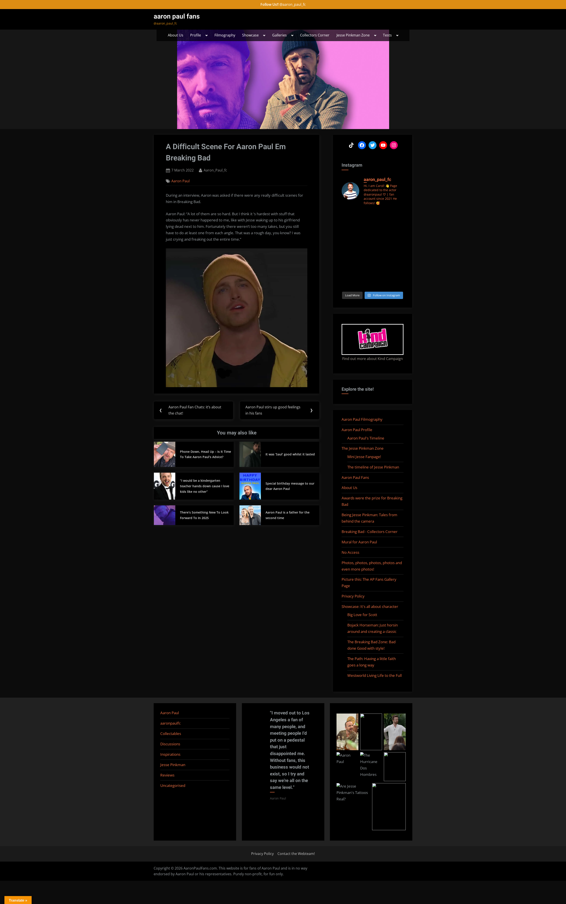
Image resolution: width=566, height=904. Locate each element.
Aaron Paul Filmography (362, 419)
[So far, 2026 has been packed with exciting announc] (381, 214)
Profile (195, 35)
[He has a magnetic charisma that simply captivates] (365, 234)
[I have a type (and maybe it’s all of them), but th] (365, 274)
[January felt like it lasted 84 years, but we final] (349, 274)
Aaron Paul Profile (357, 429)
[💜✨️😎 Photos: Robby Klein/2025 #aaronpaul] (381, 264)
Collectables (170, 733)
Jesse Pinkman (172, 764)
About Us (175, 35)
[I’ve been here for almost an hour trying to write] (365, 284)
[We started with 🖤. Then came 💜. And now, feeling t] (397, 214)
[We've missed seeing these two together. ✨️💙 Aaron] (365, 214)
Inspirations (170, 754)
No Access (350, 552)
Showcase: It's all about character (370, 606)
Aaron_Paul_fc (215, 170)
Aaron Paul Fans (355, 477)
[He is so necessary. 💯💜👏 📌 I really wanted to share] (381, 254)
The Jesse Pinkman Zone (363, 448)
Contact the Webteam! (296, 853)
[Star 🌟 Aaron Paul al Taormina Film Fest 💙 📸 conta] (349, 214)
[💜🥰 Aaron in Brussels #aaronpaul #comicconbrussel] (397, 224)
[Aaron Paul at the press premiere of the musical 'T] (397, 254)
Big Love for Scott (362, 614)
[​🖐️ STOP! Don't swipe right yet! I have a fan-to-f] (349, 244)
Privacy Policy (353, 596)
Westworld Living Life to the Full (374, 675)
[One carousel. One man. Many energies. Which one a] (397, 274)
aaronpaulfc (170, 723)
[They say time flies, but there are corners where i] (349, 254)
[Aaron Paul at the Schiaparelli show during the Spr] (381, 284)
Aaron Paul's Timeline (365, 438)
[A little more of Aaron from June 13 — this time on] (349, 224)
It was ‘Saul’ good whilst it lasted (290, 454)
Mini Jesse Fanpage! (364, 456)
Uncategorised (172, 785)
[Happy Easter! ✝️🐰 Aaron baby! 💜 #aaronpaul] (381, 244)
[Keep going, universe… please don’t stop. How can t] (349, 284)
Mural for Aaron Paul (359, 541)
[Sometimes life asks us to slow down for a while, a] (365, 224)
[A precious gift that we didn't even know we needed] (349, 264)
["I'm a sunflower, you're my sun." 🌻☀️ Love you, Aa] (381, 224)
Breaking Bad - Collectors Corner (370, 531)
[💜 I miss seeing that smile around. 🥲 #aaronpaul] (365, 254)
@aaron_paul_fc (292, 4)
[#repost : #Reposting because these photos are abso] (381, 234)
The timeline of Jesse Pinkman (373, 467)
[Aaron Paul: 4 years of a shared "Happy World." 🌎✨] (397, 244)
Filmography (224, 35)
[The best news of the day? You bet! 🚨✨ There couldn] (397, 234)
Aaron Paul (180, 181)
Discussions (170, 743)
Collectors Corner (314, 35)
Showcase (250, 35)
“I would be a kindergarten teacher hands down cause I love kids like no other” (204, 485)
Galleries (279, 35)
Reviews (167, 775)
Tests (387, 35)
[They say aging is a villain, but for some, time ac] (365, 244)
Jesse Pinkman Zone (353, 35)
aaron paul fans (177, 16)
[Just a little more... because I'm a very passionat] (349, 234)
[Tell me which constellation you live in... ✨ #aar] (365, 264)
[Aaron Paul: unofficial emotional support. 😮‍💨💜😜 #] (381, 274)
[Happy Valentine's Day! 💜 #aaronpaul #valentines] (397, 264)
